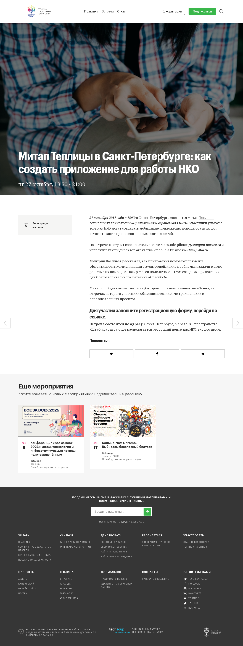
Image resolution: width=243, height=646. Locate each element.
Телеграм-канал (198, 579)
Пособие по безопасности (34, 560)
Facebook (194, 584)
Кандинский (26, 584)
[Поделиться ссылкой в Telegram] (203, 353)
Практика (91, 11)
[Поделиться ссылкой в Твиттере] (111, 353)
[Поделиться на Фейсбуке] (157, 353)
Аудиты (23, 579)
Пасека (22, 594)
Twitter (193, 603)
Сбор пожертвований (114, 547)
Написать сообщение (155, 579)
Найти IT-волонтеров (114, 552)
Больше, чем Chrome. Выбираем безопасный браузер (127, 445)
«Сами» (203, 288)
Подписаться (202, 11)
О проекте (66, 579)
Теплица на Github (195, 547)
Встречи (108, 11)
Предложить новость (114, 579)
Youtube (193, 598)
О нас (121, 11)
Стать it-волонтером (196, 542)
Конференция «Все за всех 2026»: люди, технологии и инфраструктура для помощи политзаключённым (53, 448)
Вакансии (66, 589)
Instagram (194, 589)
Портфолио (67, 594)
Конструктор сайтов (113, 542)
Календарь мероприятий (75, 547)
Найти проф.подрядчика (116, 557)
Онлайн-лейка (27, 589)
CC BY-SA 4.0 (46, 635)
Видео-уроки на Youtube (75, 542)
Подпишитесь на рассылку (118, 394)
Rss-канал (195, 608)
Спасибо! (157, 277)
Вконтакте (194, 594)
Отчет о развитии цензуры (35, 555)
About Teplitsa (69, 598)
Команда (65, 584)
